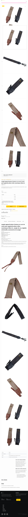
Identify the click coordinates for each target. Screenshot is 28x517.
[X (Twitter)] (2, 218)
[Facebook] (1, 218)
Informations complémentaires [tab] (11, 221)
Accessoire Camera (7, 216)
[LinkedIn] (4, 218)
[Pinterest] (3, 218)
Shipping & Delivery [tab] (19, 221)
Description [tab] (5, 221)
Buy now (11, 206)
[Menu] (26, 1)
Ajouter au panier (21, 206)
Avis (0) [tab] (23, 221)
